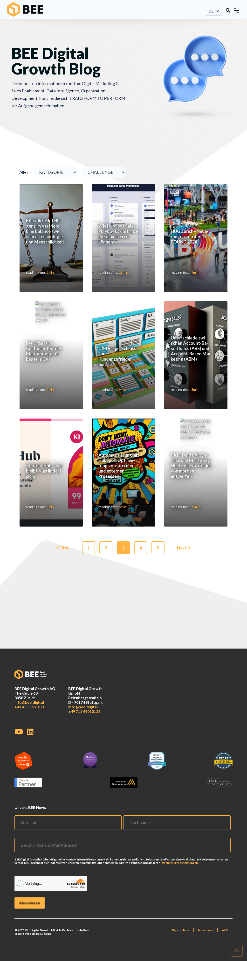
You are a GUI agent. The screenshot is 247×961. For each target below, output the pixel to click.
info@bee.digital (29, 702)
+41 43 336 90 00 (29, 706)
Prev (64, 547)
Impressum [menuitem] (205, 930)
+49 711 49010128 (84, 711)
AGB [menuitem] (225, 930)
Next (182, 547)
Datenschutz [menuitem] (180, 930)
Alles (24, 172)
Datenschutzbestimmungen (179, 863)
